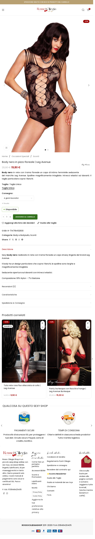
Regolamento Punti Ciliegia (58, 461)
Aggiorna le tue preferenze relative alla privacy (37, 506)
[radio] (8, 188)
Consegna (7, 193)
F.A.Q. (49, 495)
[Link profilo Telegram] (22, 239)
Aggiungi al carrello (25, 217)
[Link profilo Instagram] (7, 493)
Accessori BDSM (38, 470)
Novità (34, 488)
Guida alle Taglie (54, 478)
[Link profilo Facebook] (9, 239)
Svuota (6, 203)
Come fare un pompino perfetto (38, 464)
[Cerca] (83, 9)
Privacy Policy (37, 492)
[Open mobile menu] (3, 9)
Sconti (36, 156)
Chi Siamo (51, 486)
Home (5, 156)
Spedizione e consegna (57, 465)
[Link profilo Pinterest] (16, 239)
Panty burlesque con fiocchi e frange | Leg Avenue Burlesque (67, 390)
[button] (4, 85)
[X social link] (12, 239)
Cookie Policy (37, 496)
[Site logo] (46, 9)
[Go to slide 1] (45, 149)
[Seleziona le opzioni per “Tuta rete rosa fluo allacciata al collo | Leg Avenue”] (42, 323)
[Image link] (15, 454)
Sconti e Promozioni (36, 476)
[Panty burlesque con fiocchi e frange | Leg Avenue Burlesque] (69, 353)
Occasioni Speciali (21, 156)
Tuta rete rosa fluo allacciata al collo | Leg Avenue (22, 387)
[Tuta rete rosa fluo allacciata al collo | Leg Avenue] (24, 351)
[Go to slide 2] (47, 149)
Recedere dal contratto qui (58, 469)
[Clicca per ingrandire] (6, 147)
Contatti (50, 491)
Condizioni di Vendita (56, 457)
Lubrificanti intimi (36, 482)
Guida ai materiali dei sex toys (60, 482)
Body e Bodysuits (21, 235)
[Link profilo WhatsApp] (19, 239)
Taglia (5, 184)
